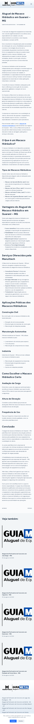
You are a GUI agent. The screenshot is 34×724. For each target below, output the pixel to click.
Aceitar (13, 721)
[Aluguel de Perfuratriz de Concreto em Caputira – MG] (17, 576)
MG (24, 24)
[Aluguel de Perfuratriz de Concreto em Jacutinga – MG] (17, 537)
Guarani (21, 24)
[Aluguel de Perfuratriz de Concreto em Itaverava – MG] (17, 615)
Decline (21, 721)
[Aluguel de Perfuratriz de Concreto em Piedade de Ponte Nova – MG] (17, 654)
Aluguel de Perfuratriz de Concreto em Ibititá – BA (16, 702)
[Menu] (31, 4)
